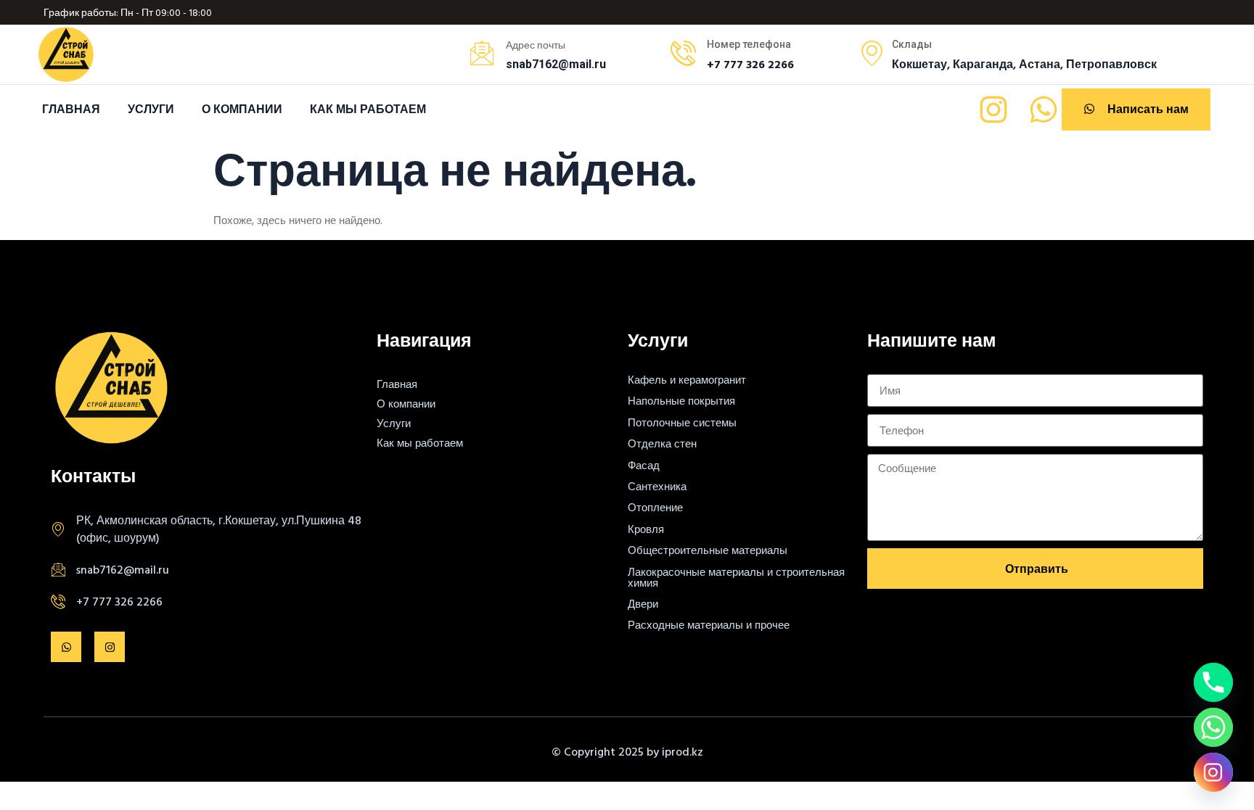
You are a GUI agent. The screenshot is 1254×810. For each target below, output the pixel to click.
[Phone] (1213, 682)
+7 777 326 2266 (119, 601)
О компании (242, 108)
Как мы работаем (368, 108)
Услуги (151, 108)
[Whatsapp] (1043, 109)
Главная (71, 108)
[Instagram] (993, 109)
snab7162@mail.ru (122, 569)
